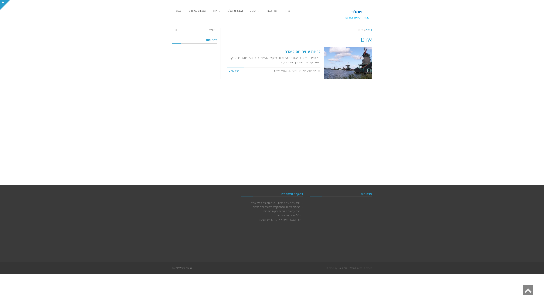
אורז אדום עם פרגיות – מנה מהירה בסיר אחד (275, 203)
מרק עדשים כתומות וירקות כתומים (282, 211)
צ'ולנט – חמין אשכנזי (289, 215)
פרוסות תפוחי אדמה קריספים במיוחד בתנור (276, 207)
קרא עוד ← (233, 70)
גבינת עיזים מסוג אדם (302, 51)
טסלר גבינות (280, 70)
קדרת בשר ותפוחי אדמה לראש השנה (279, 219)
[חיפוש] (176, 30)
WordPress (185, 267)
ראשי (369, 30)
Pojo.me (342, 267)
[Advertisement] (194, 110)
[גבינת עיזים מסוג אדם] (348, 63)
